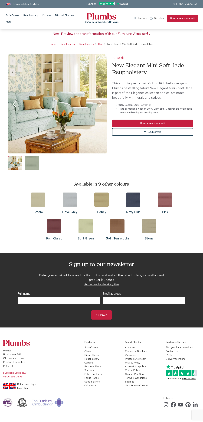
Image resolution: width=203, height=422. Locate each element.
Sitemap (129, 381)
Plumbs (101, 16)
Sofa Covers (12, 15)
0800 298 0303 (187, 4)
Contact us (172, 351)
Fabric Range (91, 377)
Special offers (92, 381)
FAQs (169, 355)
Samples (159, 18)
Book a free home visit (182, 18)
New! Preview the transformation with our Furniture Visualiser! (100, 34)
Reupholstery (30, 15)
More (8, 21)
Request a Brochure (136, 351)
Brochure (142, 18)
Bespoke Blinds (92, 366)
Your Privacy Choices (136, 385)
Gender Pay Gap (134, 374)
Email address (111, 294)
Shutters (89, 370)
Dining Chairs (91, 355)
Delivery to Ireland (176, 358)
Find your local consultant (179, 347)
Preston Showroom (135, 358)
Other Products (93, 374)
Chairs (87, 351)
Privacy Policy (132, 362)
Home (52, 44)
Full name (23, 294)
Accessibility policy (135, 366)
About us (130, 347)
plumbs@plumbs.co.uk (15, 372)
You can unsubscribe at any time (101, 284)
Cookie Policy (132, 370)
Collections (90, 385)
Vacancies (130, 355)
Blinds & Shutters (64, 15)
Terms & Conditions (136, 377)
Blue (100, 44)
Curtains (46, 15)
